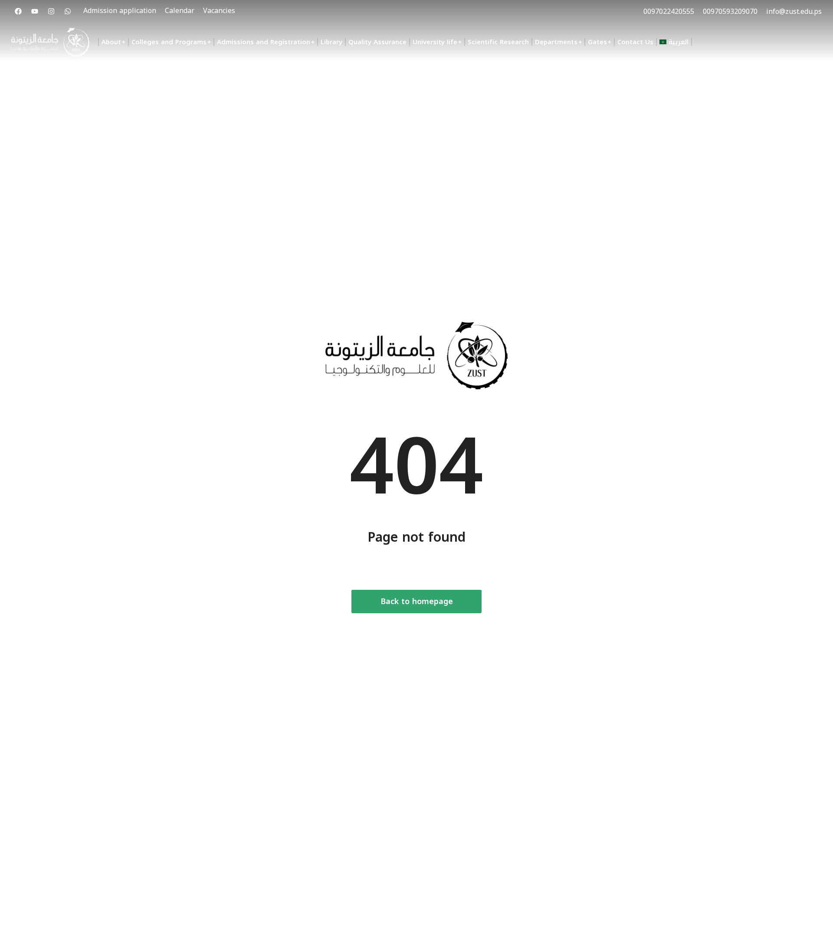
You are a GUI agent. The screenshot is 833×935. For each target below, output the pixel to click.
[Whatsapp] (68, 11)
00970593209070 (730, 11)
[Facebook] (18, 11)
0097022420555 (668, 11)
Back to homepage (416, 601)
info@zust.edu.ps (794, 11)
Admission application (119, 10)
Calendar (179, 10)
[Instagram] (51, 11)
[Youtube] (35, 11)
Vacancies (219, 10)
